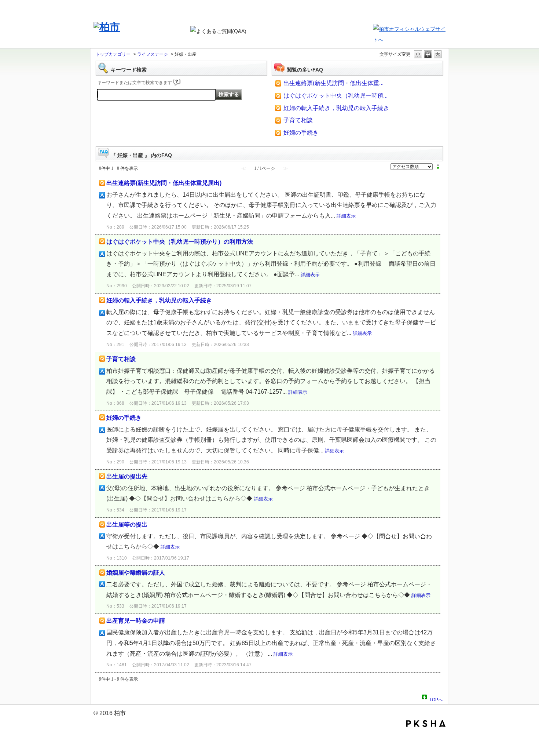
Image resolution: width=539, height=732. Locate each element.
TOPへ (436, 698)
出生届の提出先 (126, 476)
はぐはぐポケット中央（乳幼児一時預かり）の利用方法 (179, 241)
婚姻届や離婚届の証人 (135, 572)
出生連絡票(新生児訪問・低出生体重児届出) (163, 183)
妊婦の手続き (301, 133)
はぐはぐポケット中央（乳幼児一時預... (335, 95)
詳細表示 (346, 216)
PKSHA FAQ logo (425, 723)
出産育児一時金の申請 (135, 621)
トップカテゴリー (113, 54)
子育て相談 (298, 120)
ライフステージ (152, 54)
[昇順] (438, 164)
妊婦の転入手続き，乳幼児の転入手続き (336, 108)
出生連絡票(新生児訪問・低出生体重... (333, 83)
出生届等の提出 (126, 524)
